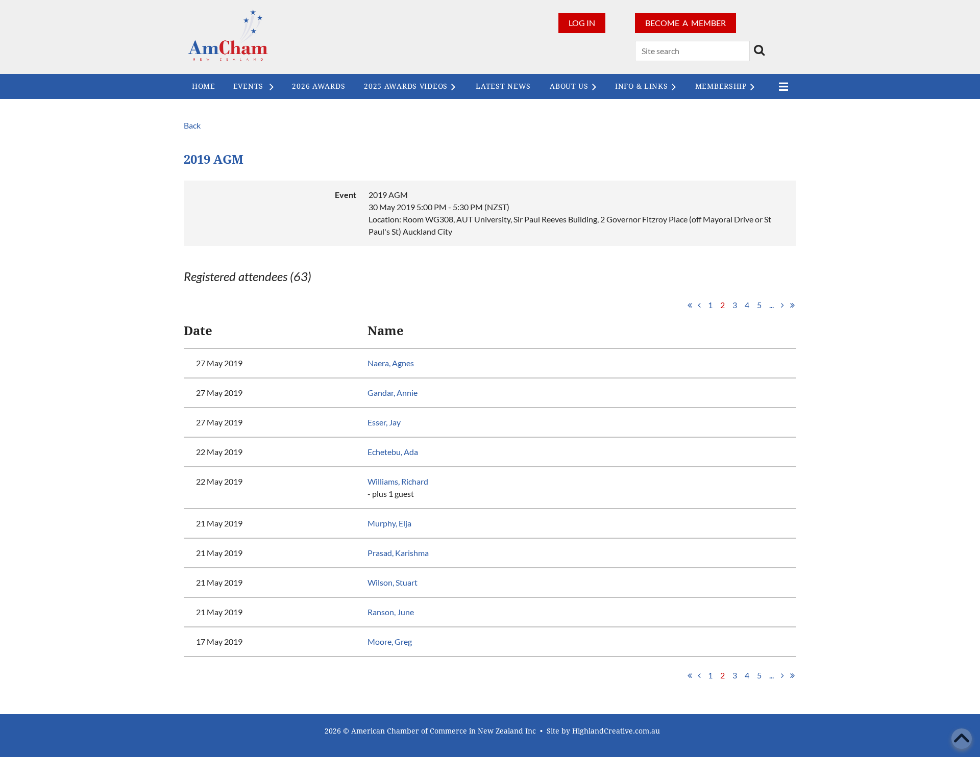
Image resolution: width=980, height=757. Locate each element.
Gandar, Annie (393, 392)
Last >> (792, 305)
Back (192, 125)
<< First (689, 305)
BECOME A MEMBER (685, 23)
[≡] (781, 86)
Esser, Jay (384, 422)
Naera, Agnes (391, 363)
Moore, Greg (390, 641)
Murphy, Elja (389, 523)
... (771, 305)
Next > (782, 305)
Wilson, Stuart (393, 582)
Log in (582, 23)
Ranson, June (391, 612)
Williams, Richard (398, 481)
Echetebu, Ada (393, 452)
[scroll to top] (961, 738)
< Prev (699, 305)
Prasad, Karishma (398, 553)
